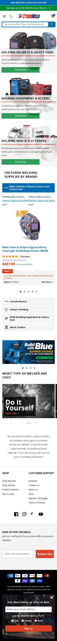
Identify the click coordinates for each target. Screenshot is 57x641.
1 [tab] (20, 291)
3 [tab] (28, 291)
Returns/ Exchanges (38, 498)
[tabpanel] (28, 248)
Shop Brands (8, 485)
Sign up (28, 628)
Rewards (33, 480)
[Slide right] (35, 423)
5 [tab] (36, 291)
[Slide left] (21, 423)
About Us (33, 489)
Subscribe (44, 554)
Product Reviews (10, 489)
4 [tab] (32, 291)
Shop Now (20, 70)
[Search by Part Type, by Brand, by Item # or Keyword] (52, 24)
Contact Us (34, 485)
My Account (8, 493)
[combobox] (25, 24)
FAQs (31, 493)
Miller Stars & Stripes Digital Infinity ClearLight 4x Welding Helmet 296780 (25, 249)
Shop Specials (9, 480)
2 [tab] (24, 291)
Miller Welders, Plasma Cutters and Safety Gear (15, 200)
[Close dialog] (52, 597)
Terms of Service (37, 502)
